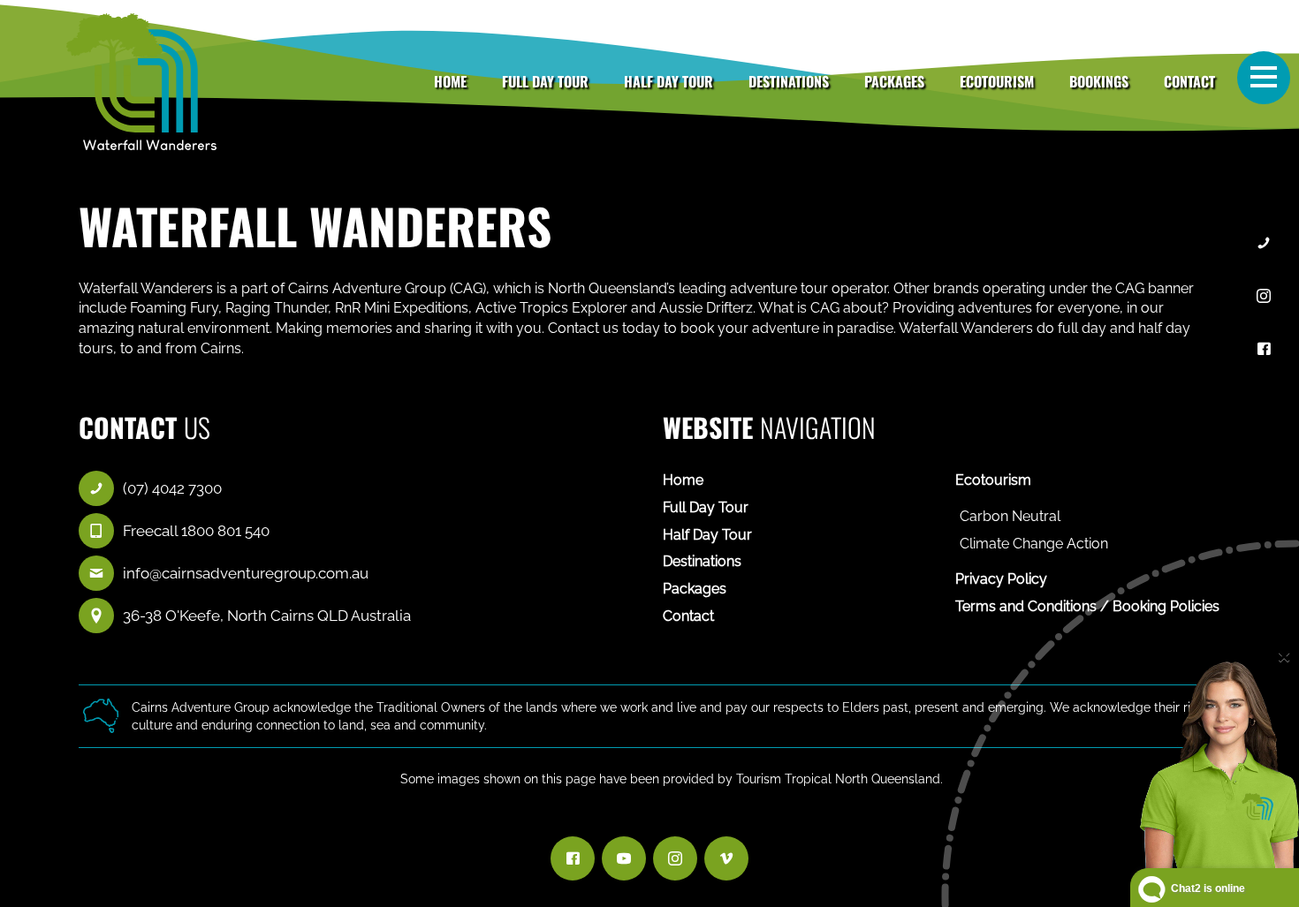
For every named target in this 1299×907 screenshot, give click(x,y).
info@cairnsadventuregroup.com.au (245, 573)
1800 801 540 (225, 531)
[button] (1263, 76)
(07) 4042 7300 (172, 488)
